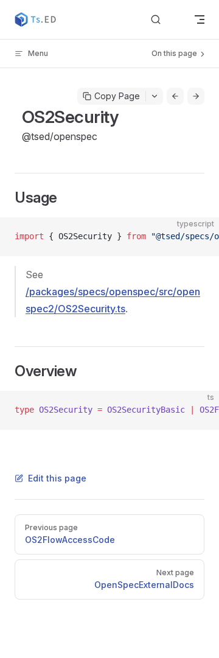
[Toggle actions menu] (154, 96)
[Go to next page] (195, 96)
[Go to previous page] (175, 96)
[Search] (165, 20)
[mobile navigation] (199, 19)
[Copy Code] (199, 237)
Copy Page (117, 96)
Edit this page (57, 478)
